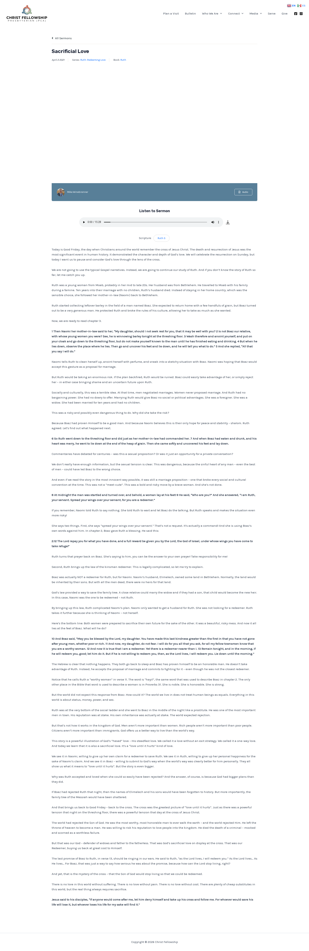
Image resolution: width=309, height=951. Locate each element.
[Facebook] (295, 13)
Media (253, 13)
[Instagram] (301, 13)
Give (285, 13)
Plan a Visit (171, 13)
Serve (272, 13)
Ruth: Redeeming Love (93, 59)
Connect (234, 13)
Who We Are (210, 13)
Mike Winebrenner (77, 192)
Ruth (123, 59)
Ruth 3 (161, 238)
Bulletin (190, 13)
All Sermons (63, 38)
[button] (220, 13)
